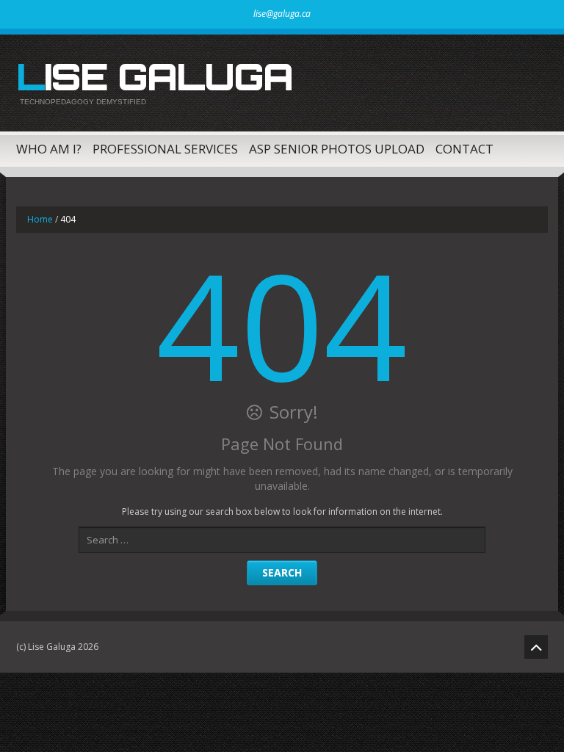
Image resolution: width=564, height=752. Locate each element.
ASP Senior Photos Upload (336, 148)
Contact (464, 148)
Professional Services (165, 148)
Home (40, 219)
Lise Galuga (154, 76)
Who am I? (49, 148)
